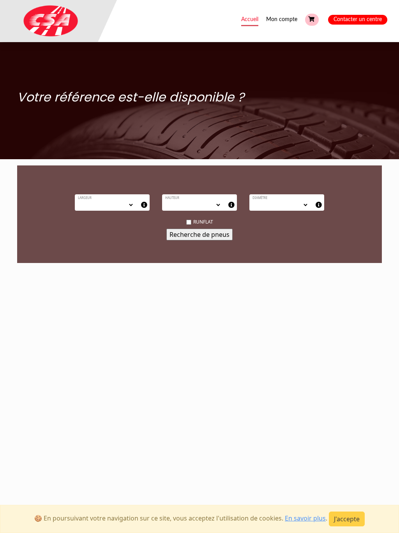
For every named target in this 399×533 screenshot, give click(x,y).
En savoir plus (305, 518)
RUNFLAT (203, 222)
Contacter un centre (358, 19)
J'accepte (347, 519)
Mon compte (281, 19)
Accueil (249, 19)
